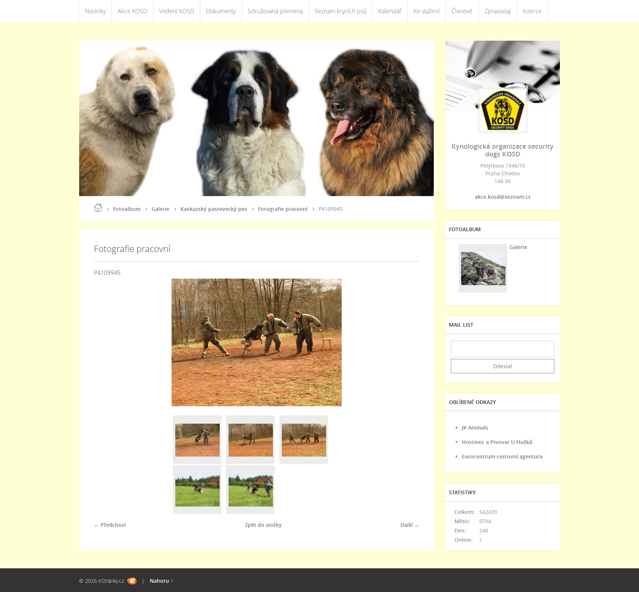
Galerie (160, 208)
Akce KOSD (132, 11)
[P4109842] (197, 440)
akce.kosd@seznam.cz (503, 196)
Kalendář (390, 11)
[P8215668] (197, 490)
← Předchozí (110, 524)
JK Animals (475, 427)
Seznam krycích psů (340, 11)
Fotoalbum (127, 208)
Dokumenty (221, 11)
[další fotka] (407, 342)
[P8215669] (251, 490)
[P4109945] (304, 440)
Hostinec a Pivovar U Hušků (497, 441)
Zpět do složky (263, 524)
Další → (409, 524)
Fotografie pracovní (283, 208)
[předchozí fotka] (106, 342)
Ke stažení (426, 11)
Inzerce (532, 11)
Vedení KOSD (176, 11)
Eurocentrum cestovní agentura (502, 456)
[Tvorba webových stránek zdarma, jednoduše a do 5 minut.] (131, 581)
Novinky (95, 11)
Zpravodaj (497, 11)
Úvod (98, 207)
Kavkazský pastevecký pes (213, 208)
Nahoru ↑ (161, 580)
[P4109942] (251, 440)
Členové (462, 11)
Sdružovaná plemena (275, 11)
